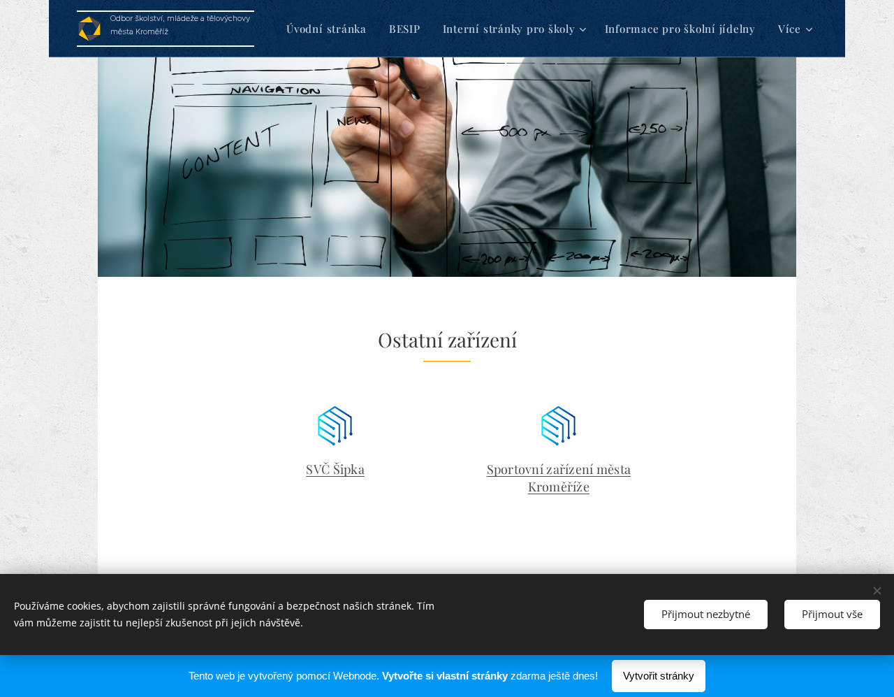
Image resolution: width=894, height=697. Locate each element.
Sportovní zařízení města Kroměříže (559, 477)
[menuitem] (330, 28)
